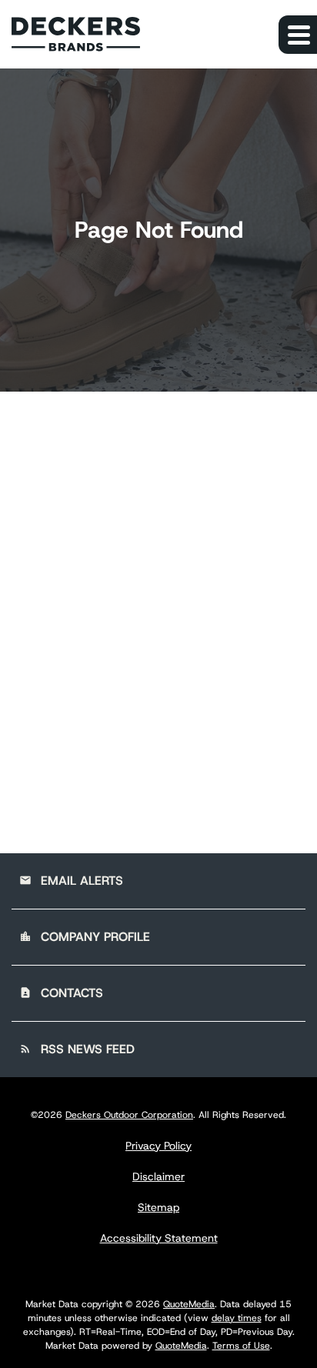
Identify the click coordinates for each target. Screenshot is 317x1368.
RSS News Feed (77, 1049)
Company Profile (84, 937)
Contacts (61, 993)
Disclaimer (158, 1176)
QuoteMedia (189, 1304)
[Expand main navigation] (298, 34)
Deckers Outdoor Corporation (129, 1115)
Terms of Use (241, 1346)
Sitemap (158, 1207)
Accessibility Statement (159, 1238)
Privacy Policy (158, 1145)
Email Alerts (71, 881)
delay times (237, 1318)
